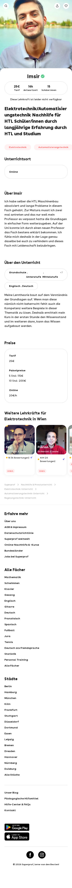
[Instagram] (42, 855)
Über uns (10, 521)
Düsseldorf (11, 721)
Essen (8, 733)
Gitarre (9, 606)
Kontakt (10, 810)
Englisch (10, 600)
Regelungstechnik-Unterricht (20, 498)
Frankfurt (10, 709)
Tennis (8, 642)
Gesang (9, 594)
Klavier (9, 588)
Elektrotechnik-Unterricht (18, 489)
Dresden (9, 751)
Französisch (12, 618)
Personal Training (16, 659)
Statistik (10, 653)
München (10, 698)
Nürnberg (10, 762)
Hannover (10, 757)
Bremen (9, 745)
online (13, 171)
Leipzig (9, 739)
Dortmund (11, 727)
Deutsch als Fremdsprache (21, 647)
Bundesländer (13, 550)
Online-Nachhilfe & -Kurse (21, 544)
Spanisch (10, 624)
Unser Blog (11, 792)
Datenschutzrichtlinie (18, 532)
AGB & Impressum (15, 527)
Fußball (9, 630)
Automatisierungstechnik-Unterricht (24, 493)
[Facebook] (30, 855)
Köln (7, 703)
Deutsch (9, 612)
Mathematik (12, 577)
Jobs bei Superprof (16, 556)
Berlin (8, 686)
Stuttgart (11, 715)
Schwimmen (12, 583)
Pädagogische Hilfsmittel (21, 798)
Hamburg (10, 692)
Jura (7, 636)
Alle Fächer (11, 665)
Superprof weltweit (17, 538)
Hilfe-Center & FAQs (17, 804)
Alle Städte (12, 774)
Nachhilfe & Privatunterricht (36, 484)
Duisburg (10, 768)
